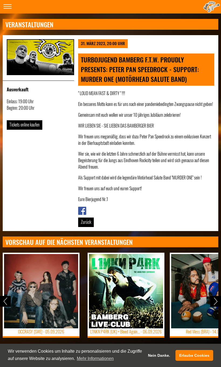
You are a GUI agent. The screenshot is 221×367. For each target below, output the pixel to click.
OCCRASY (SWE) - (41, 331)
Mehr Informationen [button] (95, 358)
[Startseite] (211, 10)
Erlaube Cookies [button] (194, 355)
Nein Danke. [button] (159, 355)
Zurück (86, 222)
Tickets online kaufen (24, 124)
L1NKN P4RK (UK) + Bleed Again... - (126, 331)
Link (81, 210)
